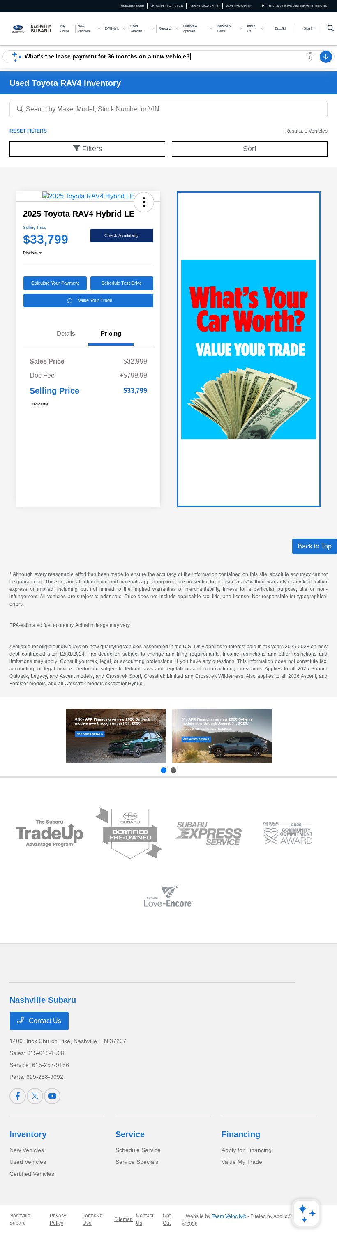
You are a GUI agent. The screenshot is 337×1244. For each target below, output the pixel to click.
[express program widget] (208, 833)
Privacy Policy (58, 1219)
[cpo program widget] (128, 833)
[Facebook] (17, 1096)
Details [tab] (66, 333)
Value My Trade (242, 1162)
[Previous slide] (163, 770)
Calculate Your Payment (55, 283)
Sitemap (123, 1219)
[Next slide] (173, 770)
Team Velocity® (229, 1216)
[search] (331, 29)
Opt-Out (167, 1219)
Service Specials (136, 1162)
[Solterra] (222, 736)
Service (130, 1134)
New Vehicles (26, 1150)
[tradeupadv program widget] (49, 833)
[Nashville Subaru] (31, 28)
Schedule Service (138, 1150)
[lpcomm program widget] (287, 833)
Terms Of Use (92, 1219)
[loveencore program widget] (168, 896)
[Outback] (116, 736)
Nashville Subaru (19, 1219)
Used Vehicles (27, 1162)
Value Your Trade (95, 300)
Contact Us (44, 1020)
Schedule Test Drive (122, 283)
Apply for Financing (247, 1150)
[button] (144, 202)
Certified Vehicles (31, 1173)
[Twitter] (35, 1096)
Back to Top (315, 546)
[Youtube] (52, 1096)
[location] (263, 6)
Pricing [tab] (111, 333)
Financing (241, 1134)
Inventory (27, 1134)
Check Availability (121, 235)
